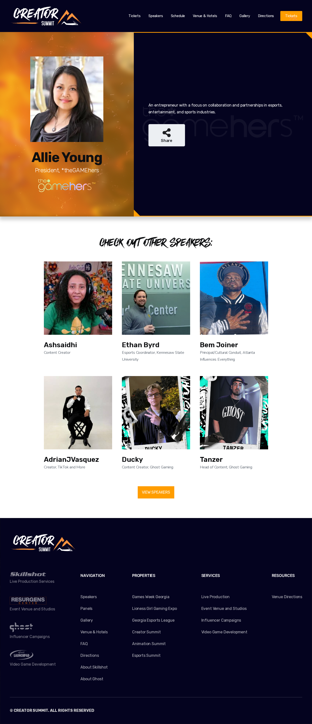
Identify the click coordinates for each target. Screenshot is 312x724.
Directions (266, 16)
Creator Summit (146, 632)
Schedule (178, 16)
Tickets (134, 16)
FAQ (228, 16)
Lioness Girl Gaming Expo (154, 608)
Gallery (244, 16)
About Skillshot (93, 667)
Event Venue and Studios (224, 608)
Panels (86, 608)
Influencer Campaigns (221, 620)
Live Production (215, 596)
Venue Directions (287, 596)
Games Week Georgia (150, 596)
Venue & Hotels (205, 16)
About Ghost (91, 679)
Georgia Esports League (153, 620)
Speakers (155, 16)
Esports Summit (146, 655)
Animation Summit (149, 643)
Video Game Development (224, 632)
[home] (46, 16)
